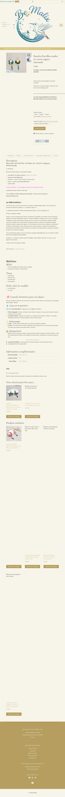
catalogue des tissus (45, 116)
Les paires (47, 147)
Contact (17, 1)
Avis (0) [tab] (55, 155)
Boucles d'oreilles (41, 147)
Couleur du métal (38, 112)
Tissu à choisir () (42, 116)
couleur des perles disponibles (50, 121)
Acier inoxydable (23, 361)
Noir (20, 354)
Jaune (22, 354)
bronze (47, 114)
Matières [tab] (19, 155)
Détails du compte (32, 753)
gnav (55, 149)
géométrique (51, 149)
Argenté (41, 114)
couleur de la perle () (46, 121)
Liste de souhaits (32, 748)
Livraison (32, 737)
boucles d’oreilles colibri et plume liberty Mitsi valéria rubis (32, 557)
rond (47, 151)
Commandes (32, 751)
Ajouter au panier (39, 128)
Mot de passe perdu (32, 755)
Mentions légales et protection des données (32, 735)
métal (39, 151)
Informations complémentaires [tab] (43, 155)
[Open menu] (61, 25)
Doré (36, 114)
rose (49, 151)
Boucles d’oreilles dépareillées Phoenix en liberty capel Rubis (13, 446)
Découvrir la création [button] (13, 416)
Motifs (50, 147)
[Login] (32, 1)
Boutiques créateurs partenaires (32, 766)
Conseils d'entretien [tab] (28, 155)
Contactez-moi (32, 758)
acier (39, 149)
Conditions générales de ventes (32, 732)
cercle (47, 149)
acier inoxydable (43, 149)
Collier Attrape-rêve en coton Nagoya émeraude (32, 404)
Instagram (22, 249)
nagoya (41, 151)
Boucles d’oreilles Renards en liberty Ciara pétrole (49, 557)
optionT (44, 151)
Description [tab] (11, 155)
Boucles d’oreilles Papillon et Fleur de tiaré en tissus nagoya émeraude (13, 406)
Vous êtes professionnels (32, 769)
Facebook (16, 249)
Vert (26, 354)
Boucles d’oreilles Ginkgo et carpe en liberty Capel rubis (12, 704)
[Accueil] (3, 48)
